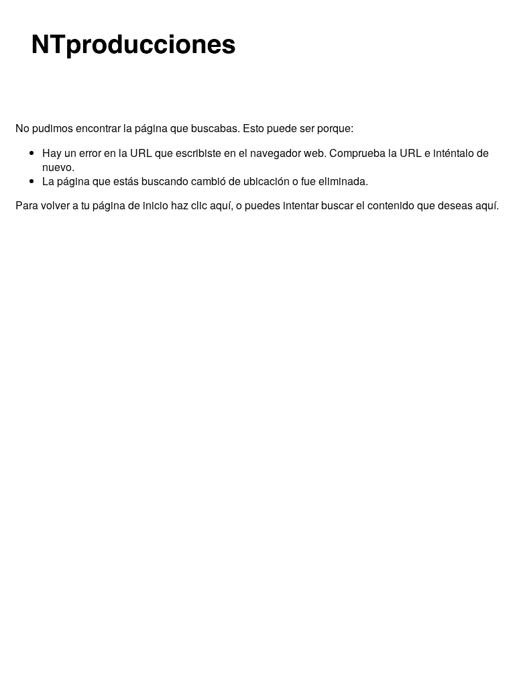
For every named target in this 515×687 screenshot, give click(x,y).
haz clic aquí (201, 205)
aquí (485, 205)
